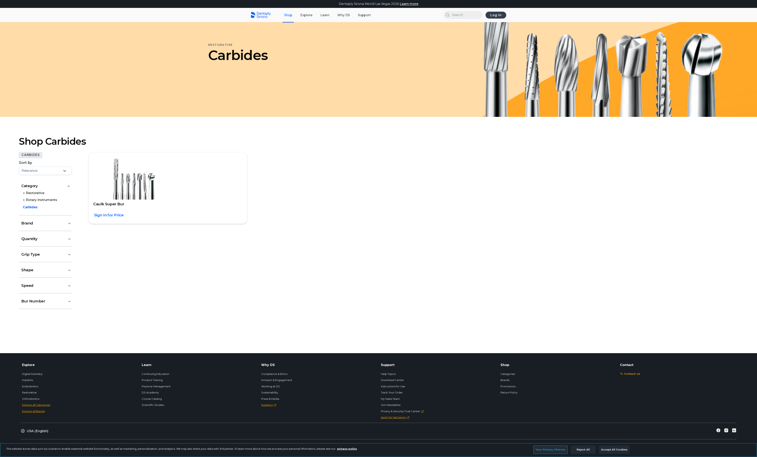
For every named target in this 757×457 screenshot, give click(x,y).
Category (29, 186)
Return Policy (509, 392)
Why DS (343, 15)
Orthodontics (30, 398)
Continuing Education (155, 373)
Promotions (508, 386)
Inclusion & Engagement (276, 380)
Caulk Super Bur (108, 204)
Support (364, 15)
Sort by (25, 162)
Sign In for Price (108, 215)
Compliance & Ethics (274, 373)
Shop (288, 15)
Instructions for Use (393, 386)
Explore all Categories (36, 404)
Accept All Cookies (614, 449)
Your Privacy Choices (550, 449)
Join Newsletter (391, 404)
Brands (505, 380)
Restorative (29, 392)
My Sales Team (390, 398)
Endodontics (30, 386)
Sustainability (269, 392)
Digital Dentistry (32, 373)
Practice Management (156, 386)
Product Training (152, 380)
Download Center (392, 380)
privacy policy (347, 448)
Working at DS (270, 386)
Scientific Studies (153, 404)
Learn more (409, 4)
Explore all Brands (33, 411)
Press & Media (270, 398)
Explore (306, 15)
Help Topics (388, 373)
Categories (508, 373)
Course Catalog (152, 398)
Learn (324, 15)
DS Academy (150, 392)
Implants (27, 380)
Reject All (583, 449)
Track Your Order (392, 392)
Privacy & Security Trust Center (400, 411)
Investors (267, 404)
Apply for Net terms (393, 417)
